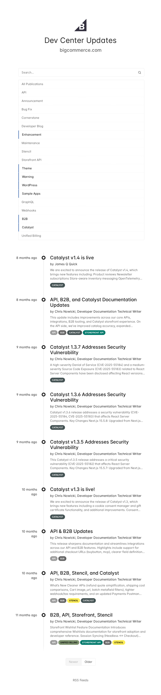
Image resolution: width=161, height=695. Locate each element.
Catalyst (28, 227)
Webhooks (29, 210)
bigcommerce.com (81, 50)
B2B (25, 219)
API (24, 92)
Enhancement (31, 134)
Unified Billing (31, 236)
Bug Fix (27, 109)
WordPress (29, 185)
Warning (28, 177)
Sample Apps (31, 193)
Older (88, 662)
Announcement (32, 101)
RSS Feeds (80, 680)
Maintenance (31, 143)
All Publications (32, 84)
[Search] (139, 72)
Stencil (26, 151)
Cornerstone (30, 118)
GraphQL (28, 202)
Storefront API (31, 160)
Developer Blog (32, 126)
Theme (27, 168)
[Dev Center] (80, 26)
